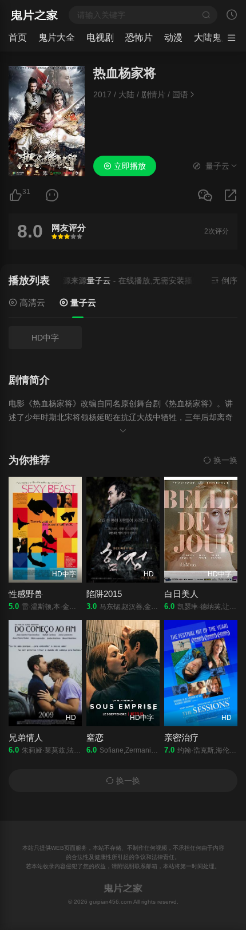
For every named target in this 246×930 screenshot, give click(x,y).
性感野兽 (26, 594)
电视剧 (100, 37)
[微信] (204, 196)
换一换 (224, 460)
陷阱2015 (104, 594)
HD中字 (45, 337)
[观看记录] (231, 16)
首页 (18, 37)
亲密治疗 (181, 737)
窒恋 (95, 737)
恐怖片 (139, 37)
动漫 (173, 37)
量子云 (82, 302)
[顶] (15, 195)
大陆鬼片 (212, 37)
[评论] (52, 195)
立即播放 (129, 166)
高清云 (31, 302)
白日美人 (181, 594)
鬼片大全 (56, 37)
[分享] (230, 195)
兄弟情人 (26, 737)
